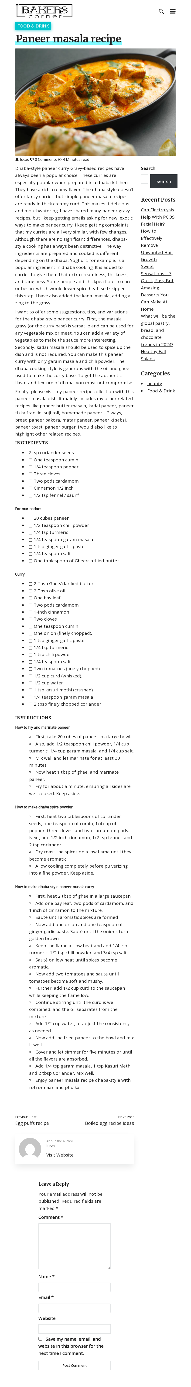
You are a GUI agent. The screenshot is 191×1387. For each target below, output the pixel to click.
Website (47, 1318)
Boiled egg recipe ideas (109, 1123)
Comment (50, 1217)
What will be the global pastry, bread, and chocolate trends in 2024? (158, 330)
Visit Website (60, 1155)
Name (46, 1277)
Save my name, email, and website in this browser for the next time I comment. (71, 1346)
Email (46, 1297)
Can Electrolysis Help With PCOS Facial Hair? (158, 217)
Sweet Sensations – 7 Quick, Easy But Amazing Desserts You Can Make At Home (157, 287)
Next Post (126, 1116)
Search (148, 168)
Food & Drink (33, 26)
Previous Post (26, 1116)
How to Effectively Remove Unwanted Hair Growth (157, 245)
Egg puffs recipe (32, 1123)
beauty (154, 384)
